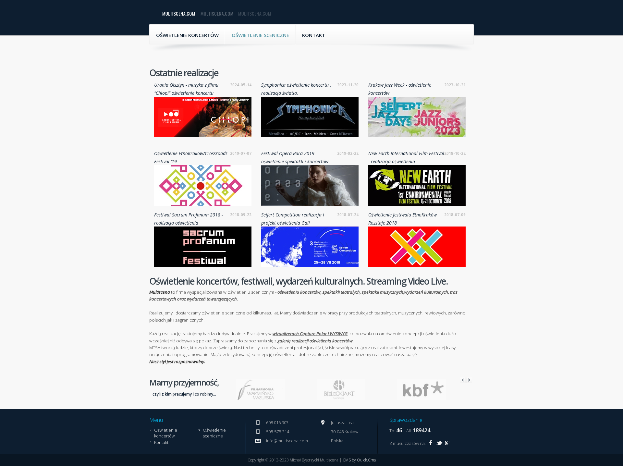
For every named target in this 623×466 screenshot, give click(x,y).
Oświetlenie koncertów (187, 35)
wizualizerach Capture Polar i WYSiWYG (310, 334)
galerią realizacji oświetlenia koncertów (315, 341)
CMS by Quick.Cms (359, 460)
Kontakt (313, 35)
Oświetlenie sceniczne (260, 35)
